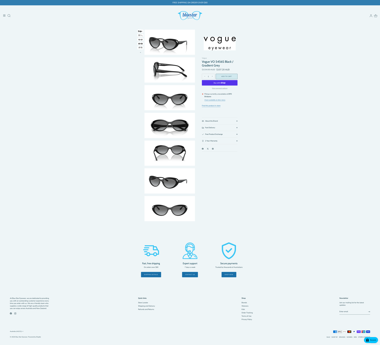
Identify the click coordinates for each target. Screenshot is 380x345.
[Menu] (4, 15)
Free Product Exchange (214, 134)
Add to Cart (226, 76)
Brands (244, 302)
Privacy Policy (247, 319)
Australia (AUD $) (16, 331)
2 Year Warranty (211, 141)
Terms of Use (246, 316)
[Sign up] (369, 312)
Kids (243, 309)
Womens (245, 306)
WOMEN (349, 337)
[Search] (9, 16)
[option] (140, 31)
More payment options (219, 88)
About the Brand (211, 121)
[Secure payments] (228, 250)
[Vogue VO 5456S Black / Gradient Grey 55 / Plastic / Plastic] (140, 31)
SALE (328, 337)
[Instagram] (15, 313)
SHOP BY (335, 337)
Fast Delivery (210, 127)
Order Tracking (247, 313)
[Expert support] (190, 250)
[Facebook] (11, 313)
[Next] (140, 52)
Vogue (204, 58)
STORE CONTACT (364, 337)
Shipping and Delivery (146, 306)
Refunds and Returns (146, 309)
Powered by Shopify (34, 337)
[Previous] (140, 28)
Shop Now (229, 274)
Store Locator (143, 302)
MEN (355, 337)
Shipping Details (151, 274)
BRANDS (342, 337)
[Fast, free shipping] (151, 250)
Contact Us (190, 274)
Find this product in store (211, 106)
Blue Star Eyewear (21, 337)
